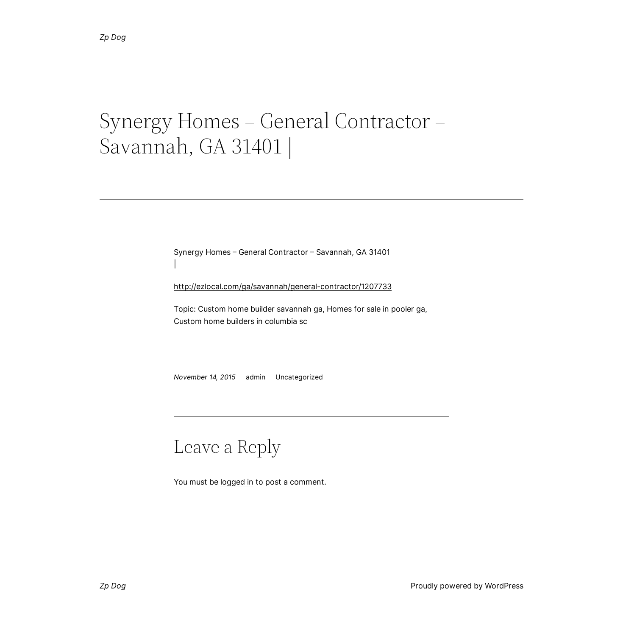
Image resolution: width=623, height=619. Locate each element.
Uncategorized (299, 377)
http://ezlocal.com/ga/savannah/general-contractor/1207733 (283, 286)
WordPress (504, 585)
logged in (236, 481)
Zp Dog (113, 37)
